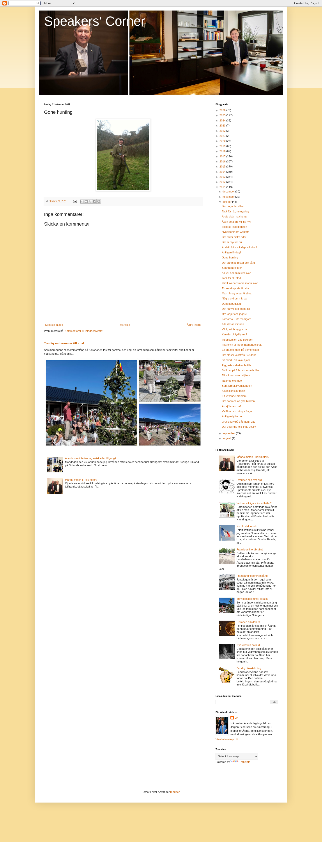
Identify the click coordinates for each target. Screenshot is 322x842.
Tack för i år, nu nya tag (235, 211)
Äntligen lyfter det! (232, 416)
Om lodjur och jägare (234, 314)
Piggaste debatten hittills (236, 365)
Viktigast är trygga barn (235, 329)
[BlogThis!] (86, 201)
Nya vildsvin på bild (248, 645)
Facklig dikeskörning (249, 668)
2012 (222, 181)
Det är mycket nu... (233, 242)
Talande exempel (232, 380)
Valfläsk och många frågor (237, 411)
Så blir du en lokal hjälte (236, 360)
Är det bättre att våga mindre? (239, 247)
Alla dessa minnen (233, 324)
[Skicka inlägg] (75, 201)
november (229, 196)
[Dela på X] (90, 201)
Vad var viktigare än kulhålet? (254, 503)
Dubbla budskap (232, 303)
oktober (227, 201)
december (229, 191)
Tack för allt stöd (231, 278)
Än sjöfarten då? (231, 406)
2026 (222, 110)
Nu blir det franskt (247, 526)
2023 (222, 125)
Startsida (125, 324)
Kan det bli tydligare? (234, 334)
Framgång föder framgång (252, 575)
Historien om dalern (248, 622)
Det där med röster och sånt (238, 262)
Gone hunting (230, 257)
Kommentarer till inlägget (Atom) (84, 331)
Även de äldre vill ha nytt (236, 221)
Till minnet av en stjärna (236, 375)
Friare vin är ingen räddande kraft (242, 344)
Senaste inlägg (54, 324)
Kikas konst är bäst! (233, 390)
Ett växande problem (234, 396)
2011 (222, 187)
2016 (222, 161)
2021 (222, 135)
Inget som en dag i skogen (237, 339)
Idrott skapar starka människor (240, 283)
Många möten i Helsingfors (81, 479)
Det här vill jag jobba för (236, 308)
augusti (227, 438)
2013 (222, 176)
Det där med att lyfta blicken (238, 401)
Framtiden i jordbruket (250, 549)
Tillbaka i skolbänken (234, 226)
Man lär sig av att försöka (236, 293)
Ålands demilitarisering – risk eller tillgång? (90, 458)
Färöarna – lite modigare (236, 319)
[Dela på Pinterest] (98, 201)
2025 (222, 115)
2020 (222, 140)
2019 (222, 146)
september (229, 433)
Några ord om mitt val (234, 298)
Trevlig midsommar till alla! (64, 343)
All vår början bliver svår (236, 273)
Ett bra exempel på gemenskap (240, 349)
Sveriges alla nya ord (249, 480)
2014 (222, 171)
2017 (222, 156)
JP (236, 717)
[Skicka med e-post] (82, 201)
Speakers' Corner (94, 21)
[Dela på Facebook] (94, 201)
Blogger (174, 792)
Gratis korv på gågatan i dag (238, 421)
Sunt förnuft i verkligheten (237, 385)
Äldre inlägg (194, 324)
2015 (222, 166)
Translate (244, 762)
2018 (222, 151)
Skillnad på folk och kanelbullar (240, 370)
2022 (222, 130)
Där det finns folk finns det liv (239, 426)
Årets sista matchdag (234, 216)
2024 (222, 120)
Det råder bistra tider (234, 237)
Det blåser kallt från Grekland (239, 355)
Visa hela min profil (227, 739)
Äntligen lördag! (231, 252)
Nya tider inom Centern (235, 231)
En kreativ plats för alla (235, 288)
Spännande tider (232, 267)
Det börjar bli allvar (233, 206)
